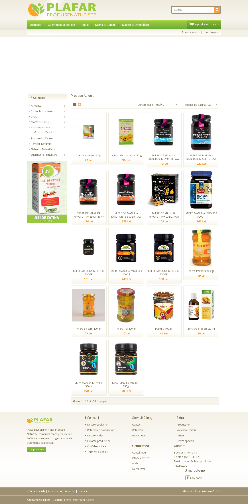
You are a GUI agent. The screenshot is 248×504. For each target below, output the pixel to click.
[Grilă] (79, 104)
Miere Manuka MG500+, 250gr (126, 384)
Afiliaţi (180, 435)
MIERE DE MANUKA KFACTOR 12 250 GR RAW (163, 157)
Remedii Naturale (41, 143)
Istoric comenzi (141, 458)
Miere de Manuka (44, 132)
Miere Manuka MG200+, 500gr (88, 384)
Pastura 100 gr (163, 328)
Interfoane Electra (83, 499)
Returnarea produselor (100, 430)
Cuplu (85, 25)
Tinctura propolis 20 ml (201, 328)
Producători (183, 424)
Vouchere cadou (186, 430)
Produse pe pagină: (195, 104)
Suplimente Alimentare (44, 33)
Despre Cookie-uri (97, 424)
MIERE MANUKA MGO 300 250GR (88, 272)
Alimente (35, 25)
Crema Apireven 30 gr (88, 155)
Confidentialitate (96, 446)
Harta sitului (139, 435)
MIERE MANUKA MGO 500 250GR (126, 272)
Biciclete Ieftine (62, 499)
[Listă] (74, 104)
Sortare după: (146, 104)
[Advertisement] (124, 65)
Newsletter (138, 469)
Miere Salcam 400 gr (89, 328)
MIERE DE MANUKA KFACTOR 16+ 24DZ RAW (164, 214)
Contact (136, 424)
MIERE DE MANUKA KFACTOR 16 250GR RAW (89, 214)
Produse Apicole (40, 127)
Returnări (137, 430)
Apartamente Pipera (38, 499)
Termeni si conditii (98, 452)
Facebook (196, 478)
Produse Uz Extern (42, 138)
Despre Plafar (36, 449)
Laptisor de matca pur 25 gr (126, 155)
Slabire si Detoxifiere (135, 25)
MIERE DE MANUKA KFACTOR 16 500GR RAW (126, 214)
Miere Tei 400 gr (126, 328)
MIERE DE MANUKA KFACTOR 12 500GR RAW (201, 157)
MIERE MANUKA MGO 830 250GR (163, 272)
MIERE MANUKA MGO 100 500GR (201, 214)
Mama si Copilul (105, 25)
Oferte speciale (185, 441)
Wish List (137, 463)
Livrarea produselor (98, 441)
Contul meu (139, 452)
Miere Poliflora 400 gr (201, 271)
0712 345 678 (192, 457)
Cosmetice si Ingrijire (61, 25)
